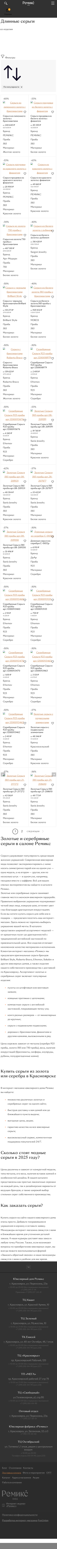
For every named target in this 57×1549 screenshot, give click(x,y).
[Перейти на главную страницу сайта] (28, 3)
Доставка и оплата (11, 1473)
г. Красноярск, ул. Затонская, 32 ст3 (28, 1431)
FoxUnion (43, 1521)
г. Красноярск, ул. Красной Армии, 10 (28, 1305)
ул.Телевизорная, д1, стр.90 (28, 1397)
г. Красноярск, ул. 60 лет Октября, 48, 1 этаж (28, 1342)
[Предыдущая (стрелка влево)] (5, 774)
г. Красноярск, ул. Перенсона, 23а (28, 1284)
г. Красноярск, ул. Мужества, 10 (28, 1323)
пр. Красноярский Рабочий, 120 (28, 1360)
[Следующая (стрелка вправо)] (52, 774)
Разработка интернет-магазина (19, 1521)
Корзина (8, 14)
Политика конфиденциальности (19, 1515)
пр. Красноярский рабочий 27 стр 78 (28, 1379)
